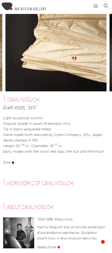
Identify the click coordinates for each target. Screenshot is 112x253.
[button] (96, 6)
